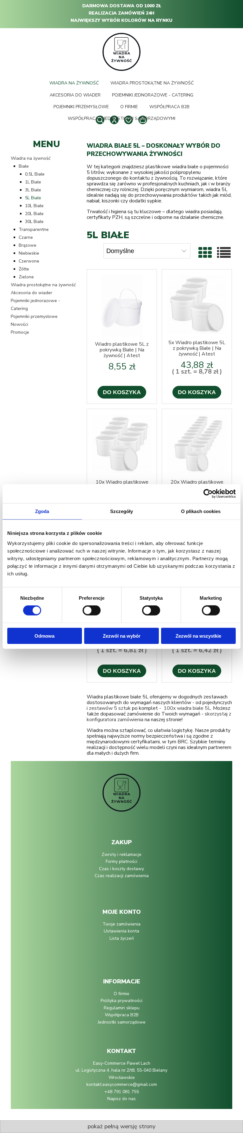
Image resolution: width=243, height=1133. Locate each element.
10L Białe (34, 206)
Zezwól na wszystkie (198, 635)
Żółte (24, 269)
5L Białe (33, 198)
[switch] (92, 610)
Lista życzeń (121, 938)
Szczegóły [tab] (121, 511)
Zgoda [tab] (42, 511)
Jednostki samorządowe (122, 1022)
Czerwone (29, 261)
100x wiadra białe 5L (187, 708)
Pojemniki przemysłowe (34, 316)
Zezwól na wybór (121, 635)
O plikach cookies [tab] (201, 511)
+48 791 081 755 (121, 1092)
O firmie (121, 994)
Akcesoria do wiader (31, 293)
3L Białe (33, 190)
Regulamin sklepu (122, 1008)
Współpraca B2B (122, 1015)
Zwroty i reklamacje (121, 854)
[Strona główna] (121, 51)
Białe (24, 166)
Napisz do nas (121, 1099)
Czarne (26, 237)
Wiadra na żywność (30, 158)
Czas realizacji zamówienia (122, 876)
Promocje (20, 332)
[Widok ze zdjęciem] (205, 253)
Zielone (26, 277)
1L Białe (33, 182)
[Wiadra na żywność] (121, 796)
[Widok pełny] (224, 253)
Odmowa (44, 635)
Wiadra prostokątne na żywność (43, 285)
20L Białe (34, 214)
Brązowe (27, 245)
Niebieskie (29, 253)
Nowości (19, 324)
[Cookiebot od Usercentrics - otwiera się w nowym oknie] (208, 493)
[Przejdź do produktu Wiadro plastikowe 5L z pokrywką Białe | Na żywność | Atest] (122, 305)
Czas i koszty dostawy (121, 869)
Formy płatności (121, 861)
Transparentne (34, 229)
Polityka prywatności (121, 1001)
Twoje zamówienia (121, 924)
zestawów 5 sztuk (110, 708)
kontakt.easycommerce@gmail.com (121, 1084)
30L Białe (34, 222)
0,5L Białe (35, 174)
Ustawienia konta (121, 931)
